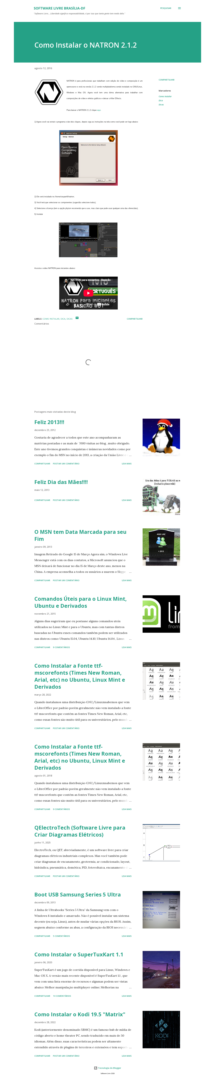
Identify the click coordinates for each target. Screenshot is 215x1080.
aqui (99, 110)
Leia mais (126, 463)
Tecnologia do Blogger (109, 1068)
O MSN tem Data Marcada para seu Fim (80, 535)
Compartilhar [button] (166, 79)
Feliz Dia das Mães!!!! (61, 482)
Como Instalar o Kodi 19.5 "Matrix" (79, 1014)
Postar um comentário (66, 463)
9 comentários (61, 647)
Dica (161, 100)
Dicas (161, 104)
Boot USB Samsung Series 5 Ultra (77, 894)
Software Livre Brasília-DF (59, 8)
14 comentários (62, 996)
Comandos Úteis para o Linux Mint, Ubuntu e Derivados (80, 602)
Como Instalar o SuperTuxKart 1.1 (78, 954)
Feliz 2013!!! (49, 422)
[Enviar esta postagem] (77, 318)
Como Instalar (165, 96)
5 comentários (61, 936)
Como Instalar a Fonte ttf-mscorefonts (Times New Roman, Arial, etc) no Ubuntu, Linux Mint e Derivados (79, 676)
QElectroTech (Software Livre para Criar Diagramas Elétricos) (79, 831)
